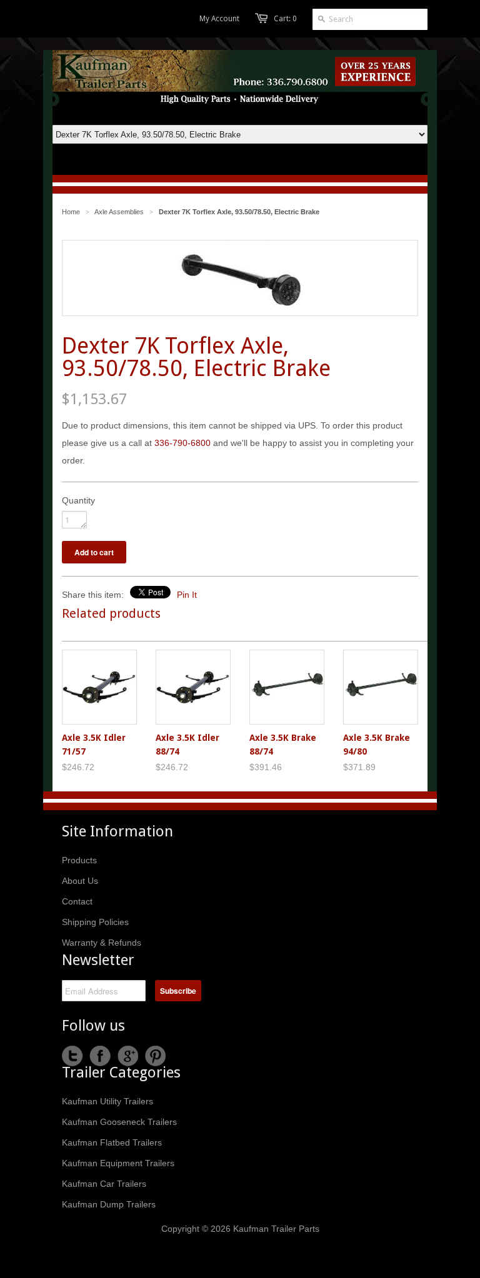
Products (79, 860)
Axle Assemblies (119, 211)
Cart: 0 (285, 18)
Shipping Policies (95, 922)
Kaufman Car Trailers (104, 1184)
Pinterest (155, 1056)
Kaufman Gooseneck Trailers (119, 1122)
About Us (80, 881)
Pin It (187, 595)
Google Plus (127, 1056)
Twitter (72, 1056)
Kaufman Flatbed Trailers (112, 1142)
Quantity (78, 500)
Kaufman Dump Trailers (109, 1204)
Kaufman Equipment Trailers (118, 1163)
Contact (77, 901)
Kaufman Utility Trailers (107, 1101)
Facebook (100, 1056)
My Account (219, 18)
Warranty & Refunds (101, 943)
